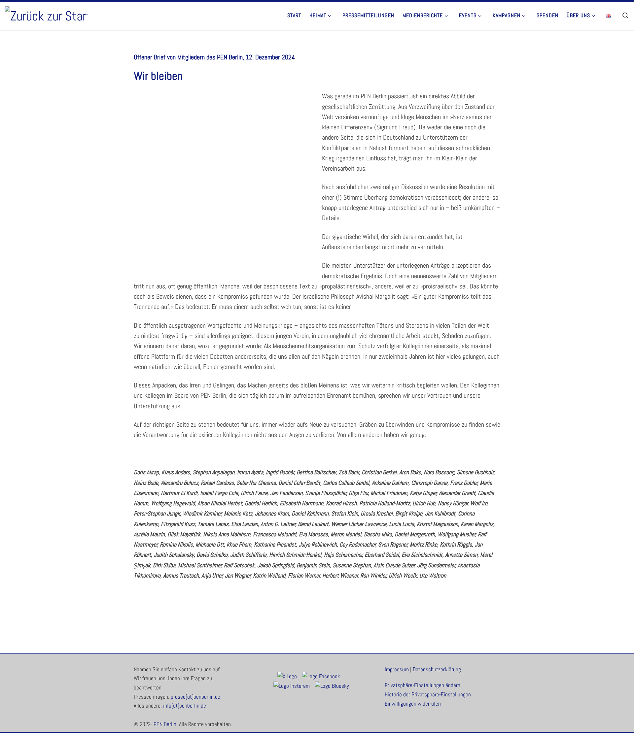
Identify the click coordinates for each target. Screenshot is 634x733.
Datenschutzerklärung (437, 669)
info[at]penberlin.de (184, 705)
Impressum (397, 669)
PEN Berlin (165, 724)
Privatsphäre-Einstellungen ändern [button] (422, 685)
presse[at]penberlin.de (195, 696)
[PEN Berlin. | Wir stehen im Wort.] (46, 15)
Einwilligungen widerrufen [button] (413, 703)
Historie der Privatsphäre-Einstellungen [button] (428, 694)
